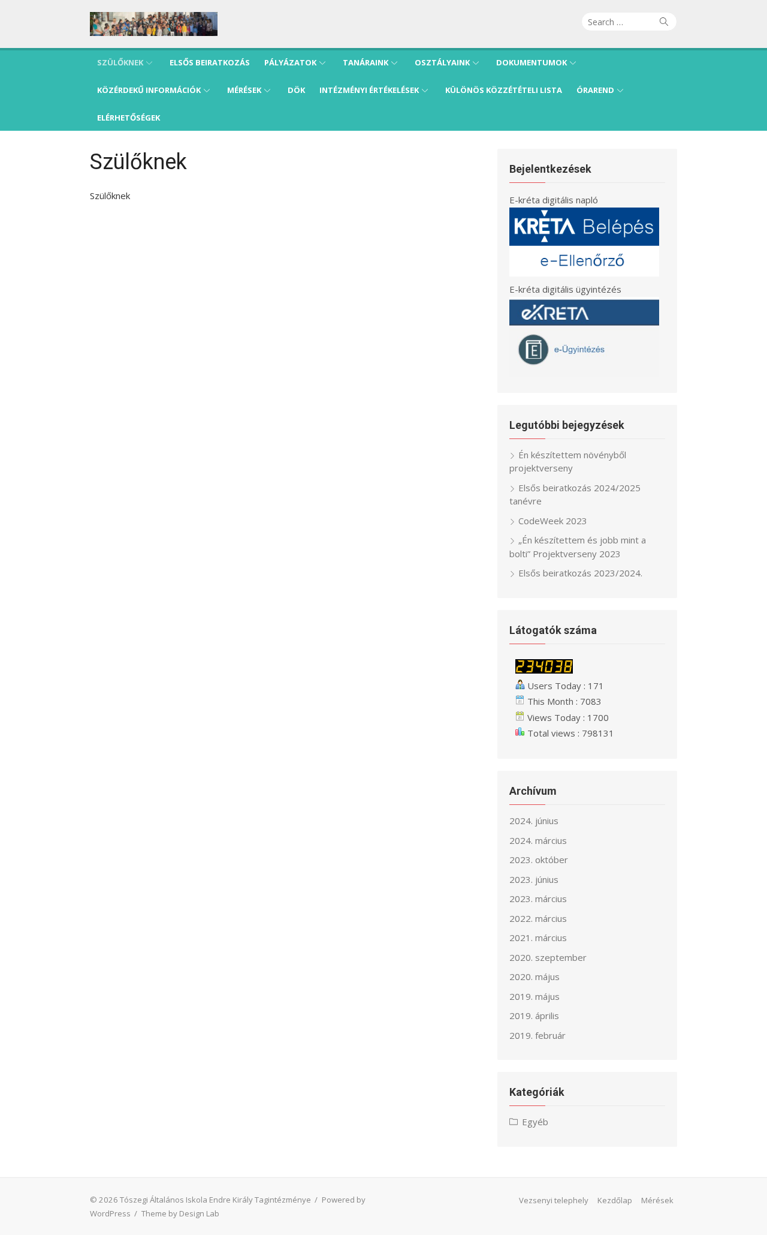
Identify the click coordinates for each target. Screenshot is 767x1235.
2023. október (538, 860)
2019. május (534, 996)
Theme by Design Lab (180, 1213)
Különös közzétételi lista (503, 90)
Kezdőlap (614, 1200)
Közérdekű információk (149, 90)
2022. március (538, 918)
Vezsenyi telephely (553, 1200)
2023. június (533, 879)
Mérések (244, 90)
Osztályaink (442, 62)
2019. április (534, 1015)
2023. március (538, 899)
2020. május (534, 976)
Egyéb (535, 1122)
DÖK (296, 90)
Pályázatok (290, 62)
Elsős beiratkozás (210, 62)
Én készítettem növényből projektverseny (567, 461)
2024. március (538, 840)
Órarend (595, 90)
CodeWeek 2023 (552, 521)
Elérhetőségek (128, 117)
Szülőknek (120, 62)
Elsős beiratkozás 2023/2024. (580, 573)
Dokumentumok (531, 62)
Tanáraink (365, 62)
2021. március (538, 937)
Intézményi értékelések (369, 90)
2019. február (537, 1035)
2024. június (533, 821)
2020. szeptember (548, 957)
